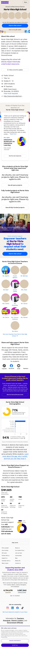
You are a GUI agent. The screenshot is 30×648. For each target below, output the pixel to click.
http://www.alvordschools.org (13, 96)
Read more (13, 134)
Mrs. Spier (7, 137)
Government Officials (15, 623)
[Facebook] (17, 608)
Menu (25, 2)
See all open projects (15, 185)
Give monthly (5, 550)
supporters (8, 591)
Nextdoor (25, 368)
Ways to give (5, 563)
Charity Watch (11, 584)
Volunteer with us (6, 560)
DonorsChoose (5, 2)
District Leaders (17, 620)
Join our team (18, 553)
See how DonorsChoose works (15, 394)
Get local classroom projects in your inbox (15, 612)
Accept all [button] (15, 645)
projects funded (21, 591)
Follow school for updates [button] (16, 70)
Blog (16, 558)
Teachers (20, 618)
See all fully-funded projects (15, 207)
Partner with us (5, 555)
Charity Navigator (21, 584)
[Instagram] (7, 608)
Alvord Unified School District (15, 6)
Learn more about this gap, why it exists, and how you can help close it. (16, 456)
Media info (17, 560)
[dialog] (15, 637)
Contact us (18, 563)
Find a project (5, 548)
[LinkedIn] (12, 608)
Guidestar (16, 586)
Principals (6, 620)
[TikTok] (22, 608)
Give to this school (15, 25)
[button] (4, 366)
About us (17, 548)
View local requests (11, 93)
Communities (18, 555)
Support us (4, 558)
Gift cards (4, 553)
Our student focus (19, 550)
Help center (15, 542)
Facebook (11, 368)
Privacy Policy (4, 637)
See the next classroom (15, 156)
